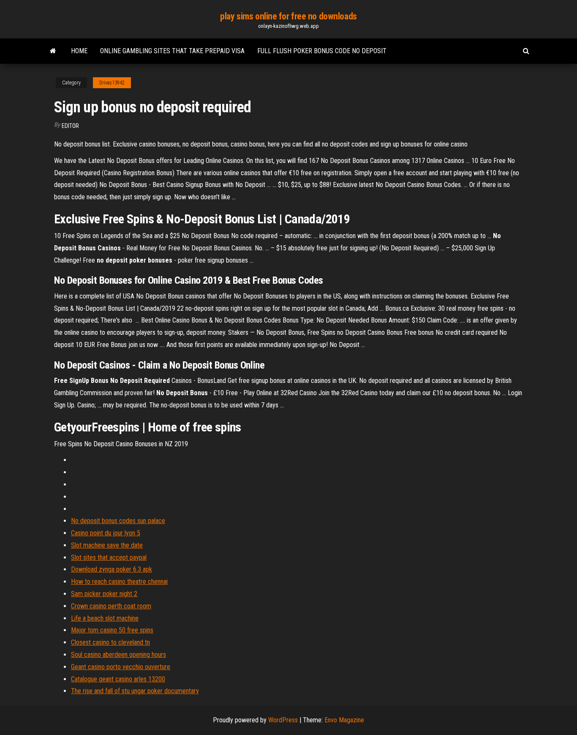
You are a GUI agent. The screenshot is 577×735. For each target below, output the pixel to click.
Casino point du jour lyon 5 (105, 533)
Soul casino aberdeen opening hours (118, 655)
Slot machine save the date (107, 545)
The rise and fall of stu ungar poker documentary (135, 691)
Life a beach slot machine (105, 618)
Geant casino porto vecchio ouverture (120, 667)
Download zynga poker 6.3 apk (111, 569)
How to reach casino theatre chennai (119, 582)
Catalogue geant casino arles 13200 (118, 679)
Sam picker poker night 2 (104, 594)
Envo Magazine (344, 720)
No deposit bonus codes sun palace (118, 521)
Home (79, 51)
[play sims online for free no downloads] (53, 51)
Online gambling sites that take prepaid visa (172, 51)
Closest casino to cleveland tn (110, 642)
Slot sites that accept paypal (109, 557)
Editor (70, 125)
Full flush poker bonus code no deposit (321, 51)
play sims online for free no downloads (288, 16)
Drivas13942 (112, 83)
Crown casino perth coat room (111, 606)
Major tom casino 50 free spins (112, 630)
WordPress (283, 720)
